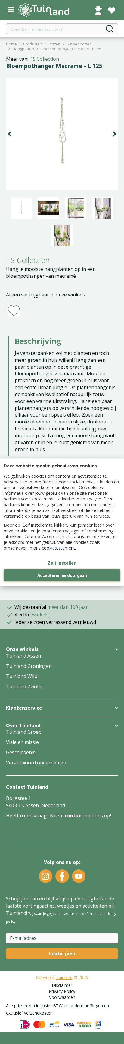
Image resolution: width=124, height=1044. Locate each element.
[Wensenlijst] (111, 10)
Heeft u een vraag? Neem (35, 815)
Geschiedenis (21, 752)
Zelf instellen (62, 563)
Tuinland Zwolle (24, 686)
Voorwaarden (62, 997)
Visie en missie (22, 742)
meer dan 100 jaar (67, 607)
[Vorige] (9, 134)
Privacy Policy (62, 991)
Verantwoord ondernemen (36, 762)
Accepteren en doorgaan (62, 575)
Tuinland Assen (23, 655)
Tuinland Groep (24, 732)
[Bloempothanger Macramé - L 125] (62, 134)
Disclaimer (62, 985)
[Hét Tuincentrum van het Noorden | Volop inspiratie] (43, 10)
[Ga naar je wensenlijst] (111, 10)
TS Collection (44, 59)
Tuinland (64, 977)
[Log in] (98, 10)
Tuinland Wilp (21, 676)
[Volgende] (114, 134)
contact (74, 815)
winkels (40, 614)
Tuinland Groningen (29, 666)
